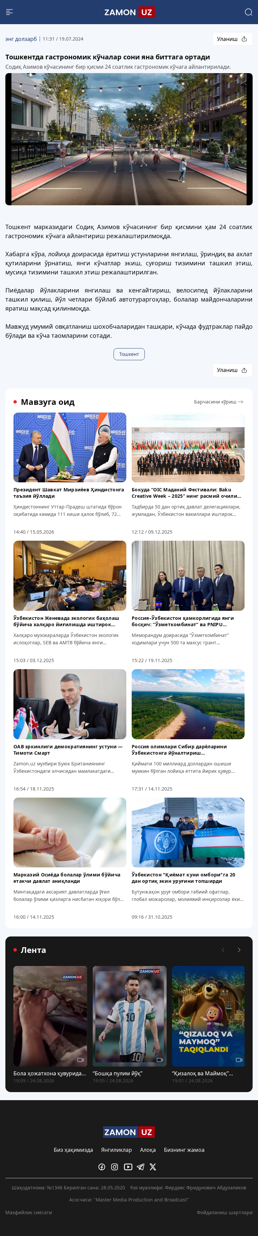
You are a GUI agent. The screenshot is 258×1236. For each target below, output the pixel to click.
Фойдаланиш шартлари (225, 1212)
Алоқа (148, 1149)
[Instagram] (116, 1167)
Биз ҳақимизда (73, 1149)
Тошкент (129, 354)
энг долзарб (21, 39)
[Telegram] (142, 1167)
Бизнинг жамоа (184, 1149)
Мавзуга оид (48, 401)
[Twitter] (154, 1167)
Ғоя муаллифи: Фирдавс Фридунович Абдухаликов (188, 1187)
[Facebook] (103, 1167)
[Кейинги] (239, 950)
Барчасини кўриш (215, 401)
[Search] (249, 12)
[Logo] (129, 12)
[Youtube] (129, 1167)
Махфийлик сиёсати (28, 1212)
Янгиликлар (116, 1149)
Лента (33, 950)
